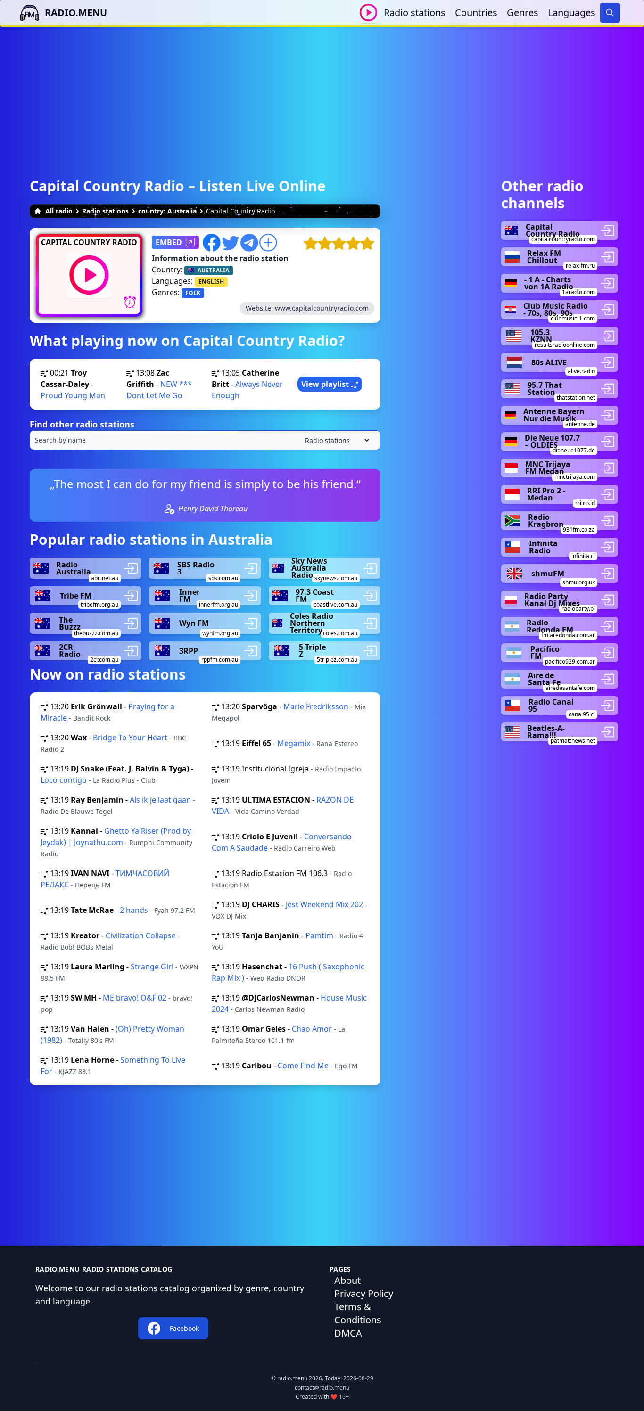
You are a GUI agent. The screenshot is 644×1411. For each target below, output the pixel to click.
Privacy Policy (363, 1293)
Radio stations (415, 12)
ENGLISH (211, 282)
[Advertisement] (322, 93)
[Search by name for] (205, 440)
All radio (59, 210)
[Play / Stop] (368, 12)
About (347, 1280)
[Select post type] (335, 440)
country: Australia (167, 210)
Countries (476, 12)
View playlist (326, 384)
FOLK (192, 293)
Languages (571, 12)
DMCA (348, 1333)
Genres (522, 12)
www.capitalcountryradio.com (322, 308)
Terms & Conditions (357, 1313)
